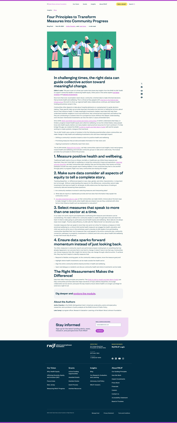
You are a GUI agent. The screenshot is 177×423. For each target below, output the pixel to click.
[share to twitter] (142, 84)
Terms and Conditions (124, 413)
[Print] (142, 97)
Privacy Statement (109, 413)
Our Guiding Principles (119, 372)
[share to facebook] (142, 87)
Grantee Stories (74, 381)
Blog (91, 372)
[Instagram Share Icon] (123, 359)
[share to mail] (142, 90)
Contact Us (115, 394)
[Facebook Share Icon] (112, 359)
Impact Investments (118, 379)
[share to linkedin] (142, 94)
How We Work (116, 375)
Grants (72, 368)
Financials (115, 386)
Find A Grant (121, 4)
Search (131, 4)
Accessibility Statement (120, 398)
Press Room (116, 383)
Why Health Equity (53, 372)
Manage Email (95, 413)
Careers (114, 390)
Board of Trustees (118, 401)
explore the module (84, 293)
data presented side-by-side (67, 199)
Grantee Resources (75, 389)
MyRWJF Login (118, 347)
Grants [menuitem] (85, 4)
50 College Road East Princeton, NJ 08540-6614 (98, 347)
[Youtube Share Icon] (119, 359)
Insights (93, 368)
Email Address (103, 321)
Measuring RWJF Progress (56, 389)
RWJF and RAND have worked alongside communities (79, 121)
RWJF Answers (95, 385)
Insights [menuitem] (93, 4)
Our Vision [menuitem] (76, 4)
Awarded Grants (74, 377)
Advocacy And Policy (97, 381)
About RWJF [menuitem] (103, 4)
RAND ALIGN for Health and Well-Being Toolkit (103, 280)
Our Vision (51, 368)
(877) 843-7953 (94, 353)
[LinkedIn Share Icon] (116, 359)
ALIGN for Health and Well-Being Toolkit (92, 127)
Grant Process (73, 385)
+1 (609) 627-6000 (95, 357)
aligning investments (70, 95)
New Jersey (51, 385)
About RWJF (117, 368)
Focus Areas (51, 381)
